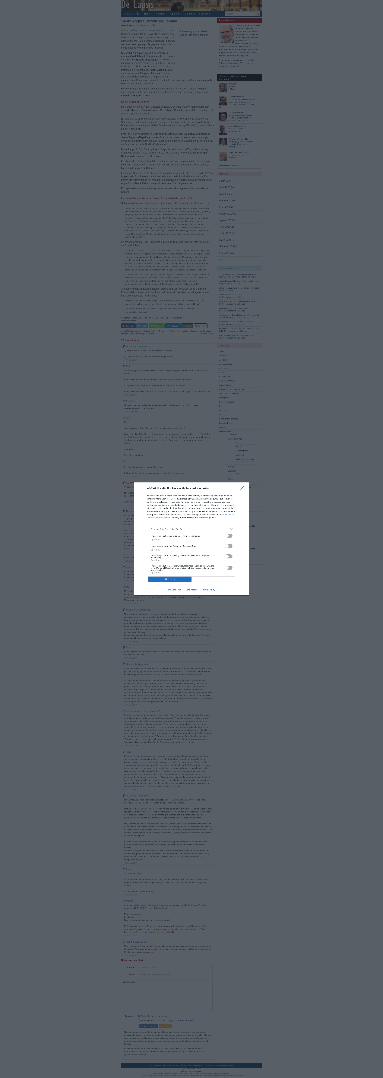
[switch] (228, 536)
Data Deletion (174, 590)
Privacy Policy (208, 590)
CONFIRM (169, 579)
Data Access (191, 590)
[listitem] (191, 529)
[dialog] (191, 539)
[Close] (243, 488)
